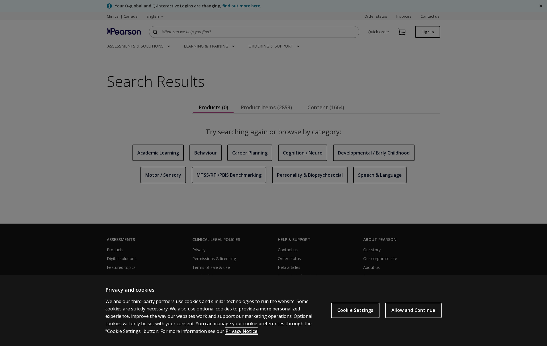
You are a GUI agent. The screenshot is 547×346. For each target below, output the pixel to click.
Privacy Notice (242, 331)
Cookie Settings (355, 310)
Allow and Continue (413, 310)
